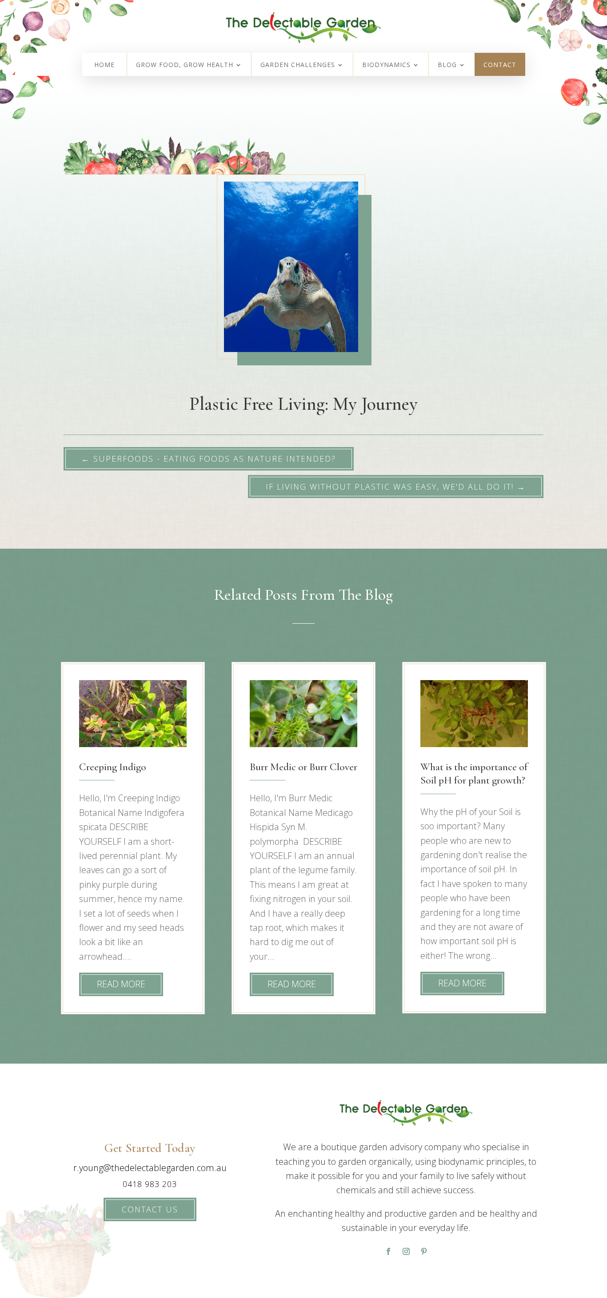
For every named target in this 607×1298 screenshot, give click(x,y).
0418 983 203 (150, 1184)
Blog (447, 65)
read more (121, 984)
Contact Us (150, 1209)
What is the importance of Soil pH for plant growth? (473, 773)
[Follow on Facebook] (388, 1251)
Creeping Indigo (112, 766)
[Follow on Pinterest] (424, 1251)
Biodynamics (386, 65)
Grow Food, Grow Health (184, 65)
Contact (499, 65)
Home (104, 65)
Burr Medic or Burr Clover (303, 766)
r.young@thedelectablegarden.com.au (150, 1168)
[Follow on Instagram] (406, 1251)
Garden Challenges (297, 65)
